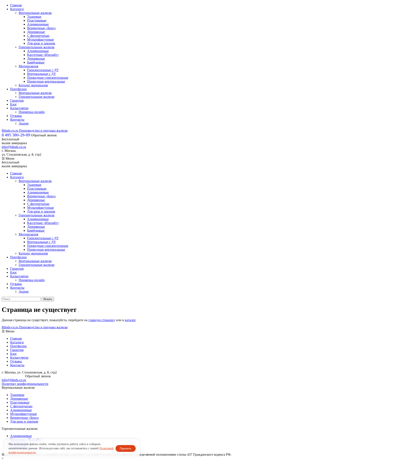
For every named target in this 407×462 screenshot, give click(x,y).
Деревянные (36, 32)
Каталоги (17, 9)
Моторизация (28, 66)
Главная (16, 5)
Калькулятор (19, 108)
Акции (24, 123)
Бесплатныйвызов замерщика (14, 141)
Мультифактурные (40, 39)
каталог (130, 320)
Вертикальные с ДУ (41, 74)
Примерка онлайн (32, 112)
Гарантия (17, 100)
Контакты (17, 119)
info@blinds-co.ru (14, 147)
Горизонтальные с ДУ (43, 70)
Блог (13, 104)
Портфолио (18, 89)
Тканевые (34, 16)
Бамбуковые (36, 62)
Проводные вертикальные (46, 81)
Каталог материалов (33, 85)
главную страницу (101, 320)
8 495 (16, 135)
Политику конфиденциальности (25, 384)
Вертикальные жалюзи (35, 13)
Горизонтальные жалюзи (36, 47)
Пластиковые (36, 20)
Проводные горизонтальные (47, 77)
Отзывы (16, 116)
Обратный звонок (44, 135)
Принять (125, 448)
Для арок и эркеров (41, 43)
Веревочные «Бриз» (41, 28)
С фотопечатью (38, 35)
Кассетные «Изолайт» (43, 55)
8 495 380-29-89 (13, 376)
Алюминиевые (38, 24)
